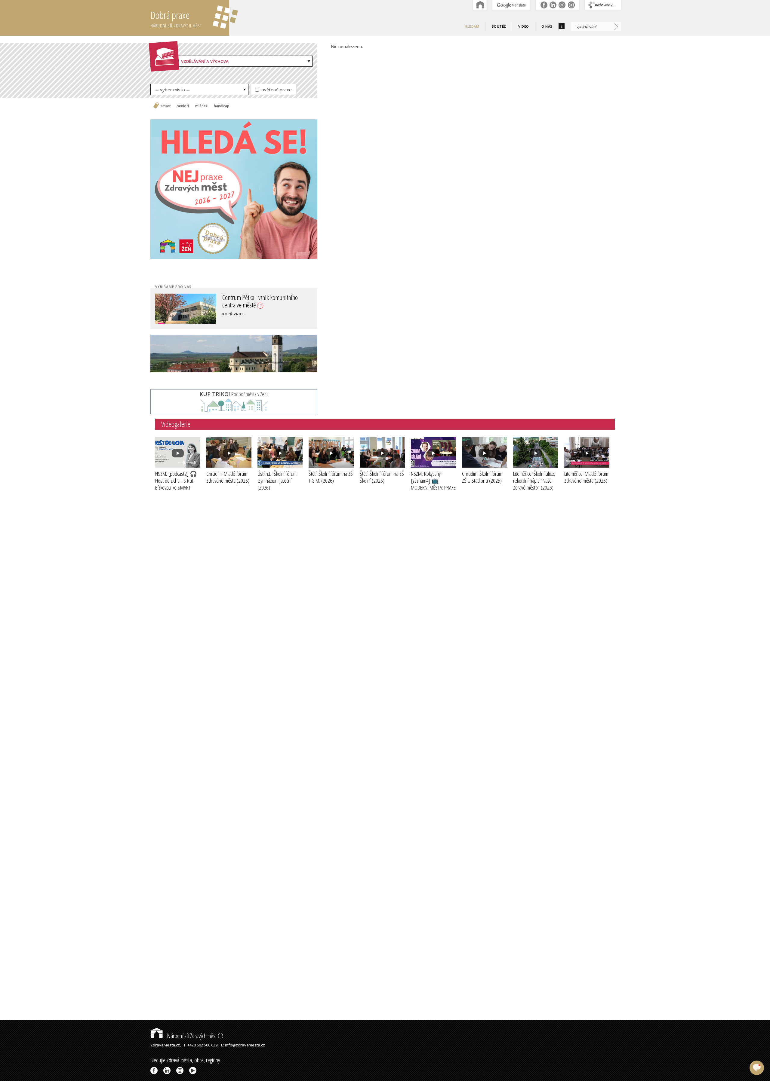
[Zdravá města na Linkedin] (168, 1070)
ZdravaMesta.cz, (165, 1045)
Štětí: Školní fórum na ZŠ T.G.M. (331, 477)
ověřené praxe (276, 90)
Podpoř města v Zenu (234, 394)
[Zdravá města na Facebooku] (155, 1070)
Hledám (472, 26)
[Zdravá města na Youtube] (194, 1070)
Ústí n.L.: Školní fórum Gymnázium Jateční (277, 480)
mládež (201, 106)
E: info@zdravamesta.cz (243, 1045)
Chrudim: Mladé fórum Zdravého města (227, 477)
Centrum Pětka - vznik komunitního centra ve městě (268, 301)
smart (166, 106)
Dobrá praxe (176, 18)
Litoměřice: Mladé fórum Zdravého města (586, 477)
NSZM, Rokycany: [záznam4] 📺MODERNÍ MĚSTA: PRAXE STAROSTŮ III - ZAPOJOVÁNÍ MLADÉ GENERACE (433, 491)
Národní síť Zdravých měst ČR (194, 1036)
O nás (547, 26)
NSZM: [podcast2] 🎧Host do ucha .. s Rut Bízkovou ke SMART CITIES (176, 484)
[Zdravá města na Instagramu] (181, 1070)
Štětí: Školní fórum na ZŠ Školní (382, 477)
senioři (183, 106)
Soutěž (499, 26)
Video (523, 26)
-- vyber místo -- (172, 90)
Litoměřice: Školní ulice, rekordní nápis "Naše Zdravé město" (534, 480)
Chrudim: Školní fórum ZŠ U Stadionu (482, 477)
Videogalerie (175, 424)
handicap (221, 106)
